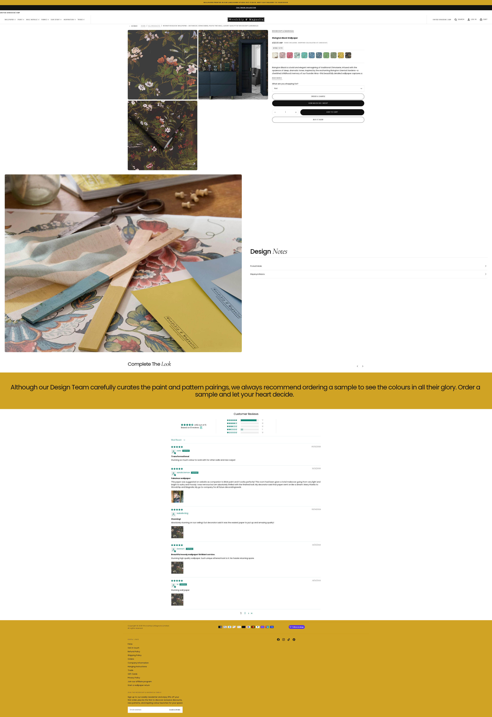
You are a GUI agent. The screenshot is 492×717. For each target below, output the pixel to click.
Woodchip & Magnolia (283, 31)
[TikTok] (288, 639)
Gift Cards (132, 674)
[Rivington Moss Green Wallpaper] (334, 55)
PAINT (20, 20)
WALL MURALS (32, 20)
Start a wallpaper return (139, 685)
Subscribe (174, 710)
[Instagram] (283, 639)
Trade (130, 670)
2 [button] (244, 613)
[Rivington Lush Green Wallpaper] (326, 55)
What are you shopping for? (285, 83)
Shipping (301, 43)
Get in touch (133, 648)
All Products (154, 26)
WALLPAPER (9, 20)
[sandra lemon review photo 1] (177, 496)
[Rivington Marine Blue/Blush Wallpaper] (319, 55)
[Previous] (357, 366)
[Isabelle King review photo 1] (177, 532)
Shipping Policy (134, 655)
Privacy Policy (134, 677)
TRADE (80, 20)
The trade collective (246, 8)
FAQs (130, 644)
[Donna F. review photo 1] (177, 568)
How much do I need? (318, 103)
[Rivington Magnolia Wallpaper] (275, 55)
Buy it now (318, 120)
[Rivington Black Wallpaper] (348, 55)
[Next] (362, 366)
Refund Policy (134, 651)
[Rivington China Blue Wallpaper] (312, 55)
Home (143, 26)
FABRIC (44, 20)
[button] (10, 13)
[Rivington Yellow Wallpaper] (341, 55)
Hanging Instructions (137, 666)
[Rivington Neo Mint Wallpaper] (297, 55)
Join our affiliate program (140, 681)
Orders (131, 659)
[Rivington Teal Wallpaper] (304, 55)
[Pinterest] (293, 639)
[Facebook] (278, 639)
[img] (177, 447)
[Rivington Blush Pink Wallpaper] (282, 55)
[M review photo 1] (177, 599)
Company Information (138, 663)
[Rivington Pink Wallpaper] (290, 55)
